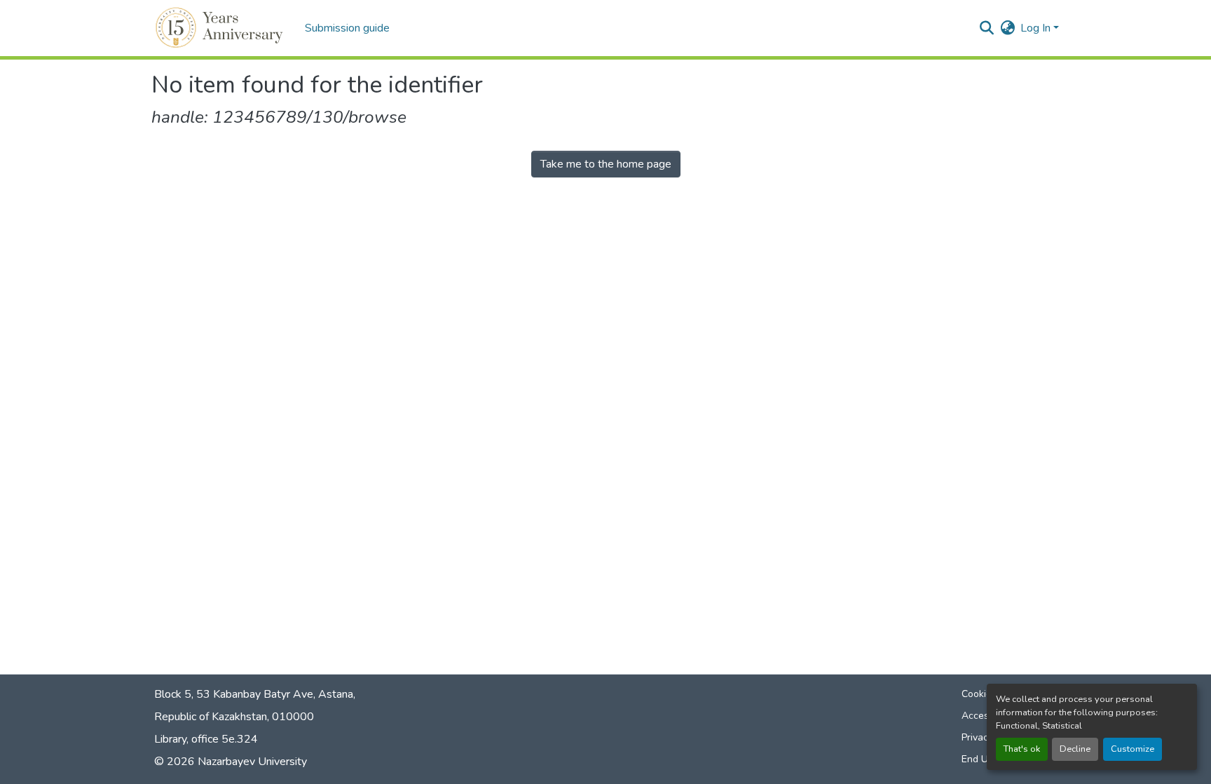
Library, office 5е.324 (206, 739)
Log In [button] (1036, 28)
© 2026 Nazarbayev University (230, 761)
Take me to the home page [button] (605, 164)
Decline (1075, 749)
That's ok (1022, 749)
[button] (221, 28)
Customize (1132, 749)
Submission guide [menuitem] (347, 28)
